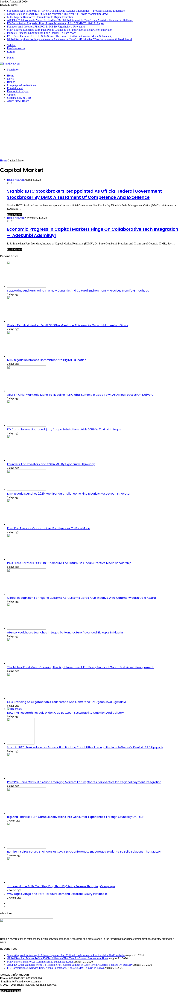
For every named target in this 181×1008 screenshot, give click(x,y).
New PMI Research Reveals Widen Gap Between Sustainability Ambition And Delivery (65, 713)
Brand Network (16, 179)
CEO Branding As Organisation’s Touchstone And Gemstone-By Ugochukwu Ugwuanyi (66, 702)
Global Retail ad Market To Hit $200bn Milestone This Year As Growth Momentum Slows (57, 13)
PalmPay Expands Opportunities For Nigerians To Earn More (41, 32)
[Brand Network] (10, 63)
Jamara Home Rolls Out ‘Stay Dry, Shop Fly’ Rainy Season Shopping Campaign (61, 886)
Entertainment (15, 88)
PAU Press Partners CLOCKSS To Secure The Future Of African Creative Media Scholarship (59, 36)
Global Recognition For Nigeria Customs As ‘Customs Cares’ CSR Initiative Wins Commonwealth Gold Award (69, 39)
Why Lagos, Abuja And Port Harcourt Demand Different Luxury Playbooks (57, 894)
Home (10, 75)
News (10, 78)
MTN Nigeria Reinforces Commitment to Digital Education (40, 17)
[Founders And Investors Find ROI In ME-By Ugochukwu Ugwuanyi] (26, 460)
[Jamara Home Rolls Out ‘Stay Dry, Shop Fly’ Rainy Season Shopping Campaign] (26, 882)
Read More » (14, 214)
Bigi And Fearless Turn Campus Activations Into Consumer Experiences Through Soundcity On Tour (75, 817)
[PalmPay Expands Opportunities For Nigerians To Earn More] (26, 524)
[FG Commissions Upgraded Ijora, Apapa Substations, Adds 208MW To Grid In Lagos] (26, 425)
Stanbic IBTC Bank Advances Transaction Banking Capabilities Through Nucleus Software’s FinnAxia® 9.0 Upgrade (85, 747)
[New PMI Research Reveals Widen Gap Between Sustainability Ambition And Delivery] (14, 708)
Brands (11, 81)
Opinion (11, 94)
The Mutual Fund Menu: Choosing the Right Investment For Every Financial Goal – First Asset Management (80, 667)
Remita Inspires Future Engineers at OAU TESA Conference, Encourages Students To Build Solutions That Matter (84, 852)
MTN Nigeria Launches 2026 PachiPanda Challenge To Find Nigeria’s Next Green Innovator (59, 29)
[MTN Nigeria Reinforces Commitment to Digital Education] (26, 356)
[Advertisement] (90, 132)
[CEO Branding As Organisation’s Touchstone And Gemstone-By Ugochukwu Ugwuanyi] (26, 698)
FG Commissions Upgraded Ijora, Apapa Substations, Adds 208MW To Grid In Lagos (55, 23)
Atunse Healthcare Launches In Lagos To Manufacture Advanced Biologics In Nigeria (65, 632)
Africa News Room (18, 100)
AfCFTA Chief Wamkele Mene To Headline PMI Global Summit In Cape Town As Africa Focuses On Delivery (70, 20)
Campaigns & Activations (21, 85)
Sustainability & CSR (19, 97)
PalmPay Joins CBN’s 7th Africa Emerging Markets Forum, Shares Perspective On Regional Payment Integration (84, 782)
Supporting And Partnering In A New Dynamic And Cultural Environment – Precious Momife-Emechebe (66, 10)
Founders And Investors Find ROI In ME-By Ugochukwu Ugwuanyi (46, 26)
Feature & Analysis (17, 91)
